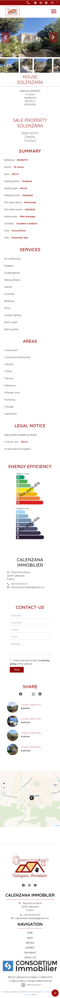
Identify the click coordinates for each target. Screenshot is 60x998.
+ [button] (4, 783)
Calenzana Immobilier (30, 562)
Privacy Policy (45, 992)
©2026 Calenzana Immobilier (22, 977)
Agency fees (17, 980)
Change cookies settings (39, 980)
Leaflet (56, 825)
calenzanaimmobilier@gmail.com (28, 587)
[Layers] (55, 784)
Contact (30, 140)
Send (16, 669)
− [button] (4, 787)
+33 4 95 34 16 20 (19, 583)
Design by (33, 985)
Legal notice (46, 977)
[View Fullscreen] (4, 794)
